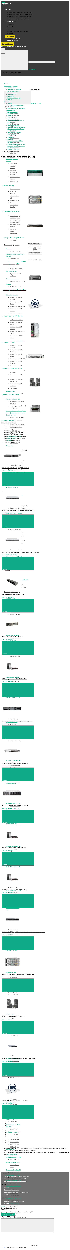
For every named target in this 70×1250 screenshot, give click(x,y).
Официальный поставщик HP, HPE (18, 31)
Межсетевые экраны (12, 279)
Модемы (9, 284)
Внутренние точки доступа (14, 514)
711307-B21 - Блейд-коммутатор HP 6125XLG (15, 468)
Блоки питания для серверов (15, 226)
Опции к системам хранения (15, 178)
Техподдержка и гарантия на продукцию (20, 12)
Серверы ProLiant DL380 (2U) (14, 139)
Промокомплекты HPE (14, 197)
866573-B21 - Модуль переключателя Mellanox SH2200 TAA (20, 552)
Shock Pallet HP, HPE (12, 635)
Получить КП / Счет (7, 44)
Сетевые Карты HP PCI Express (16, 337)
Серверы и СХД (12, 88)
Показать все (13, 388)
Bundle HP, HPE (14, 1183)
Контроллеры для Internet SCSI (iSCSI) (17, 403)
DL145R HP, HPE (14, 1137)
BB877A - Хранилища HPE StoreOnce (13, 1016)
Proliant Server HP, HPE (13, 1132)
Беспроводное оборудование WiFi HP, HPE (16, 147)
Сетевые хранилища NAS (17, 470)
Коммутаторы (11, 110)
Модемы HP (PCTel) (15, 287)
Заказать (5, 485)
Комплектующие (12, 93)
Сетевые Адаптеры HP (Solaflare (16, 346)
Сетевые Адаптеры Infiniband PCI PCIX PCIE (18, 407)
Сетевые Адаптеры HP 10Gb (18, 359)
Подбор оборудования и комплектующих (20, 14)
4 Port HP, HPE (14, 992)
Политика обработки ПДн (11, 1190)
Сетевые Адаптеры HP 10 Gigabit (17, 355)
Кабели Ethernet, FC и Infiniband (16, 108)
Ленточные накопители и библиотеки (13, 172)
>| (5, 1142)
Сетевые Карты (10, 391)
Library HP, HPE (14, 1206)
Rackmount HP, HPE (15, 614)
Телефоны (10, 136)
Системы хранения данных (12, 160)
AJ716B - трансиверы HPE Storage (12, 637)
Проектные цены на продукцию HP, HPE (20, 17)
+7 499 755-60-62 (13, 39)
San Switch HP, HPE (12, 950)
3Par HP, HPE (10, 1014)
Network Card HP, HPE (13, 697)
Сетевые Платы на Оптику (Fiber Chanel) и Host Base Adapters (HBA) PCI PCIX (16, 413)
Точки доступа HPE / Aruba (17, 508)
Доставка (11, 24)
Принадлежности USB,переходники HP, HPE (14, 556)
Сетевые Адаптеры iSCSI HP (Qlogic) (17, 332)
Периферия (7, 571)
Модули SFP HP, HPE (12, 488)
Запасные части (14, 200)
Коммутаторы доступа (16, 268)
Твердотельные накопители (14, 182)
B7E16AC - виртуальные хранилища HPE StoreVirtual (18, 974)
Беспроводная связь (13, 91)
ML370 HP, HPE (14, 934)
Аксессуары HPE (14, 259)
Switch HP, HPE (10, 1102)
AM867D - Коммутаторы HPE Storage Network (15, 763)
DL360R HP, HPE (14, 1195)
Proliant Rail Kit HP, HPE (13, 867)
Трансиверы (10, 446)
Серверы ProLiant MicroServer (14, 153)
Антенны (8, 249)
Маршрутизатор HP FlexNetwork (15, 275)
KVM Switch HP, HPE (14, 850)
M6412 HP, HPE (14, 1129)
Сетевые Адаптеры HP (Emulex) (16, 303)
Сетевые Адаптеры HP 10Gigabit (16, 362)
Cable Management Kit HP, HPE (15, 767)
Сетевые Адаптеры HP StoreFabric (16, 385)
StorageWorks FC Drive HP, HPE (13, 1126)
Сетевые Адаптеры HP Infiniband (16, 328)
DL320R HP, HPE (14, 1139)
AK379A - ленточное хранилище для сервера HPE (17, 721)
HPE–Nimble (13, 163)
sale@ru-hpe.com (12, 40)
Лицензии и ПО (12, 94)
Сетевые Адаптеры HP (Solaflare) (16, 351)
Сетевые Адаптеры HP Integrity (16, 376)
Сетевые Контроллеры (13, 399)
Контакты (11, 34)
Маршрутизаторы (11, 271)
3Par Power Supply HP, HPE (15, 1017)
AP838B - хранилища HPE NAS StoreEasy (14, 848)
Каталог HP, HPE (35, 89)
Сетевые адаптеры (12, 295)
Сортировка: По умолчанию (8, 423)
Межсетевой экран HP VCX (17, 281)
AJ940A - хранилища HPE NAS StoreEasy (14, 679)
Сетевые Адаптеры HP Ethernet (16, 323)
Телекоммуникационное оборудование (14, 133)
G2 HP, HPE (13, 724)
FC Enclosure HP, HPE (12, 783)
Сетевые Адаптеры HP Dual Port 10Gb (17, 371)
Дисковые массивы (12, 167)
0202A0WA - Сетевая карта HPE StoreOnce (15, 1101)
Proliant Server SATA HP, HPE (13, 1187)
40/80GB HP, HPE (15, 1172)
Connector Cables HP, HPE (12, 909)
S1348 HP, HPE (14, 719)
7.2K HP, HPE (13, 1122)
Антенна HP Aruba (15, 251)
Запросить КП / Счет (7, 1215)
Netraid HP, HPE (11, 641)
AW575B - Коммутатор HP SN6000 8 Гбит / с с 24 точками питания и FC (23, 932)
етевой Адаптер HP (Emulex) (17, 417)
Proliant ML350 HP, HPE (13, 803)
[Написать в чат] (27, 1225)
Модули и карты (12, 117)
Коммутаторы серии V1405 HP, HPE (15, 142)
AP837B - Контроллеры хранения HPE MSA (15, 805)
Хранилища (11, 139)
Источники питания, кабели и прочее (15, 255)
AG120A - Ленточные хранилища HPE (13, 594)
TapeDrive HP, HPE (15, 1213)
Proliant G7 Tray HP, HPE (13, 1198)
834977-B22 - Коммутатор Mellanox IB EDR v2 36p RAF (18, 510)
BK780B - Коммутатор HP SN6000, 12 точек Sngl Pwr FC (19, 1058)
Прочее (10, 100)
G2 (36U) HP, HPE (15, 638)
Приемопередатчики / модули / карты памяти (16, 466)
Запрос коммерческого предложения (19, 19)
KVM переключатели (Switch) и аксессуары (14, 206)
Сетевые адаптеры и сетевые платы (16, 121)
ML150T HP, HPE (14, 1144)
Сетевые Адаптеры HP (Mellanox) (16, 310)
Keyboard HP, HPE (11, 824)
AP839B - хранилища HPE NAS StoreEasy (14, 890)
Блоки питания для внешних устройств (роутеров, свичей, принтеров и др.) (15, 219)
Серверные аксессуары (13, 192)
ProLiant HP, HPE (11, 973)
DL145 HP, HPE (14, 1135)
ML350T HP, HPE (14, 1147)
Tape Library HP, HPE (14, 1210)
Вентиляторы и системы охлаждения (14, 231)
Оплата (11, 26)
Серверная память (15, 189)
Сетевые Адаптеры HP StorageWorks (16, 380)
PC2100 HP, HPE (14, 1077)
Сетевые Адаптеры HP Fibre (17, 424)
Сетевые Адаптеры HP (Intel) (17, 306)
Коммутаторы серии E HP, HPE (16, 144)
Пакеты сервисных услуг (14, 98)
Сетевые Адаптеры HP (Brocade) (16, 298)
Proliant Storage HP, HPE (13, 1157)
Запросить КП (10, 36)
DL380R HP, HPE (14, 1142)
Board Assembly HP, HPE (14, 1062)
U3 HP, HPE (13, 1216)
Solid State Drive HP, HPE (14, 894)
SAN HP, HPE (13, 1104)
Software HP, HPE (14, 682)
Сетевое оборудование (11, 245)
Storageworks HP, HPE (13, 1204)
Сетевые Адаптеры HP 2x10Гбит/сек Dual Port (16, 319)
